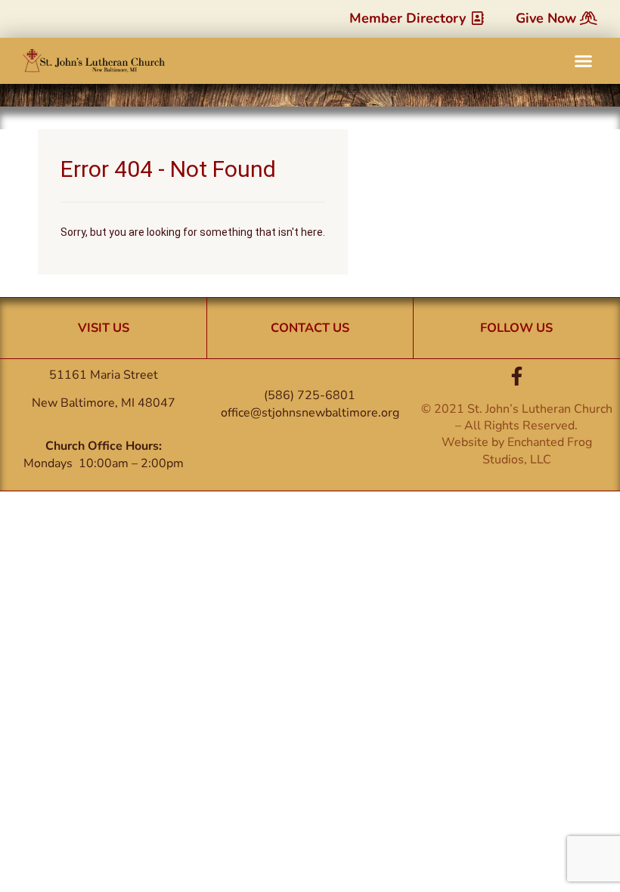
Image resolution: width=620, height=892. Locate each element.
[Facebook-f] (516, 376)
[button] (583, 61)
